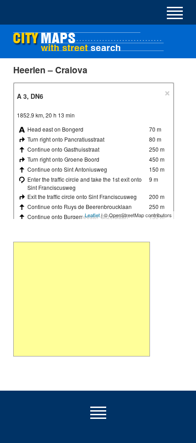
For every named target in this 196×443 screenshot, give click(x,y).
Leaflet (92, 215)
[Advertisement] (81, 299)
